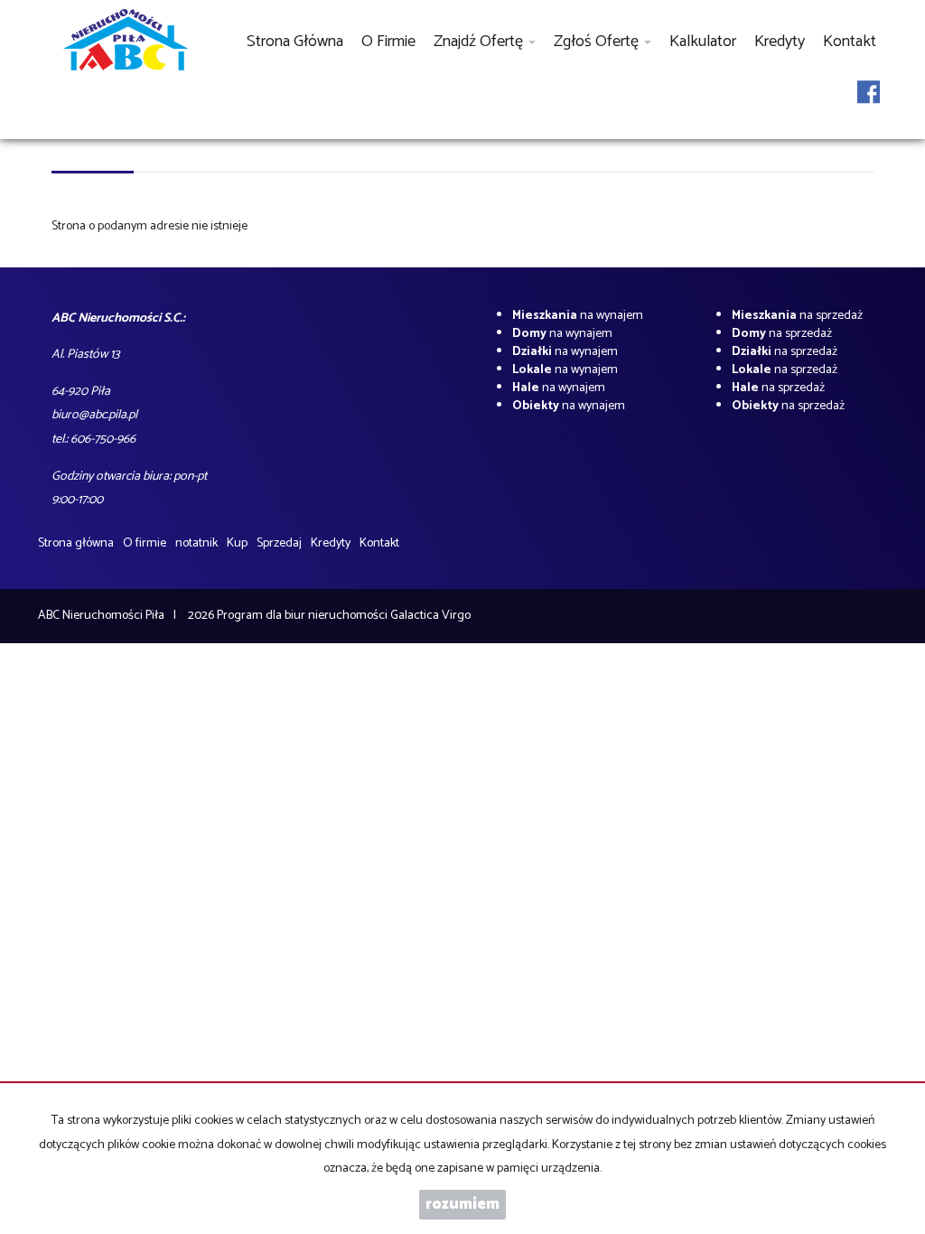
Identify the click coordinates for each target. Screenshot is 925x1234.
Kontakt (849, 41)
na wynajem (577, 315)
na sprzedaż (797, 315)
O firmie (388, 41)
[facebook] (868, 103)
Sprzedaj (279, 543)
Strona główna (295, 41)
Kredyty (779, 41)
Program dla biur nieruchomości (303, 615)
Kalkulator (702, 41)
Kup (237, 543)
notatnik (196, 543)
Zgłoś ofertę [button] (598, 41)
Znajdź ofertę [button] (480, 41)
